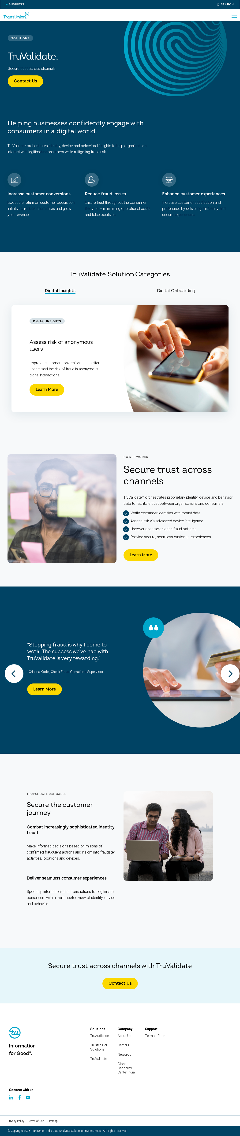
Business (16, 4)
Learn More (47, 389)
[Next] (230, 673)
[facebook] (20, 1102)
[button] (225, 4)
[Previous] (14, 673)
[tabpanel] (120, 358)
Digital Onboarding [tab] (176, 290)
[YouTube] (28, 1103)
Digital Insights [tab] (60, 290)
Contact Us (25, 81)
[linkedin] (12, 1102)
